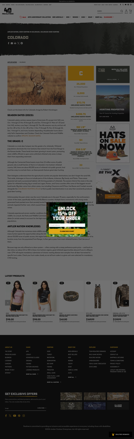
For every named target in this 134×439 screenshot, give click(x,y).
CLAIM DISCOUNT (67, 231)
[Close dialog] (86, 204)
